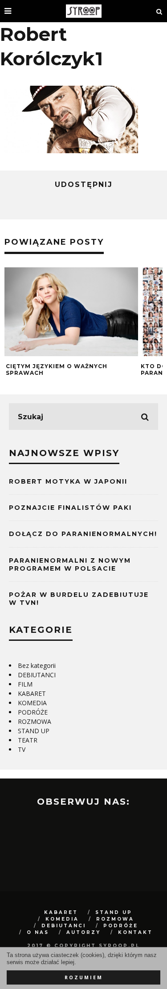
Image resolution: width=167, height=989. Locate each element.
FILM (25, 684)
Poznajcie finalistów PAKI (70, 508)
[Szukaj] (159, 11)
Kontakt (135, 932)
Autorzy (83, 932)
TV (21, 749)
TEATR (27, 740)
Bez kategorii (37, 665)
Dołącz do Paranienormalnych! (83, 534)
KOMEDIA (32, 703)
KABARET (32, 693)
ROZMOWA (34, 721)
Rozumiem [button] (84, 977)
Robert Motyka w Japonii (68, 481)
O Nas (38, 932)
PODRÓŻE (33, 712)
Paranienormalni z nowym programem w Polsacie (70, 564)
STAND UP (33, 731)
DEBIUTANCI (37, 675)
